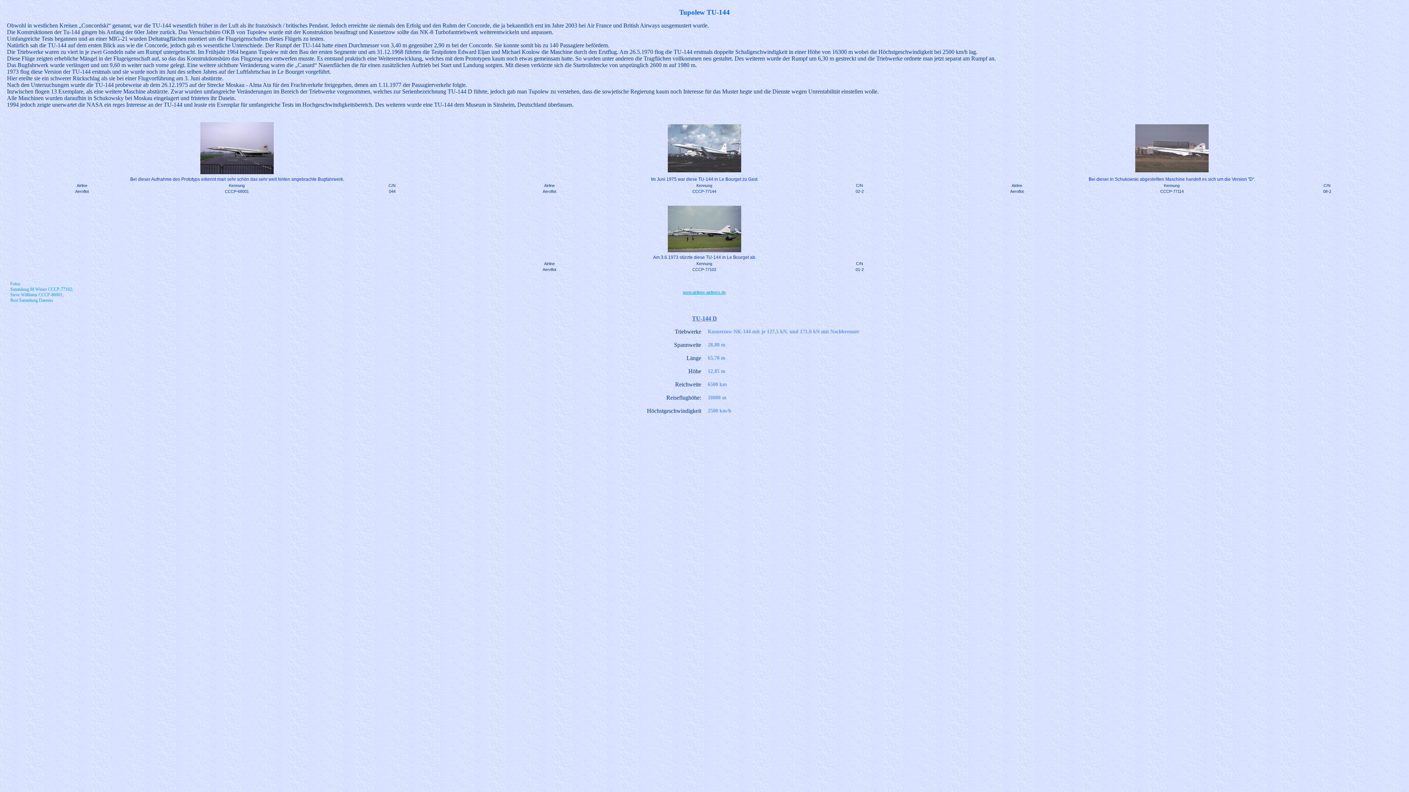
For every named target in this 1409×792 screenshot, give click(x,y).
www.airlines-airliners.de (704, 292)
